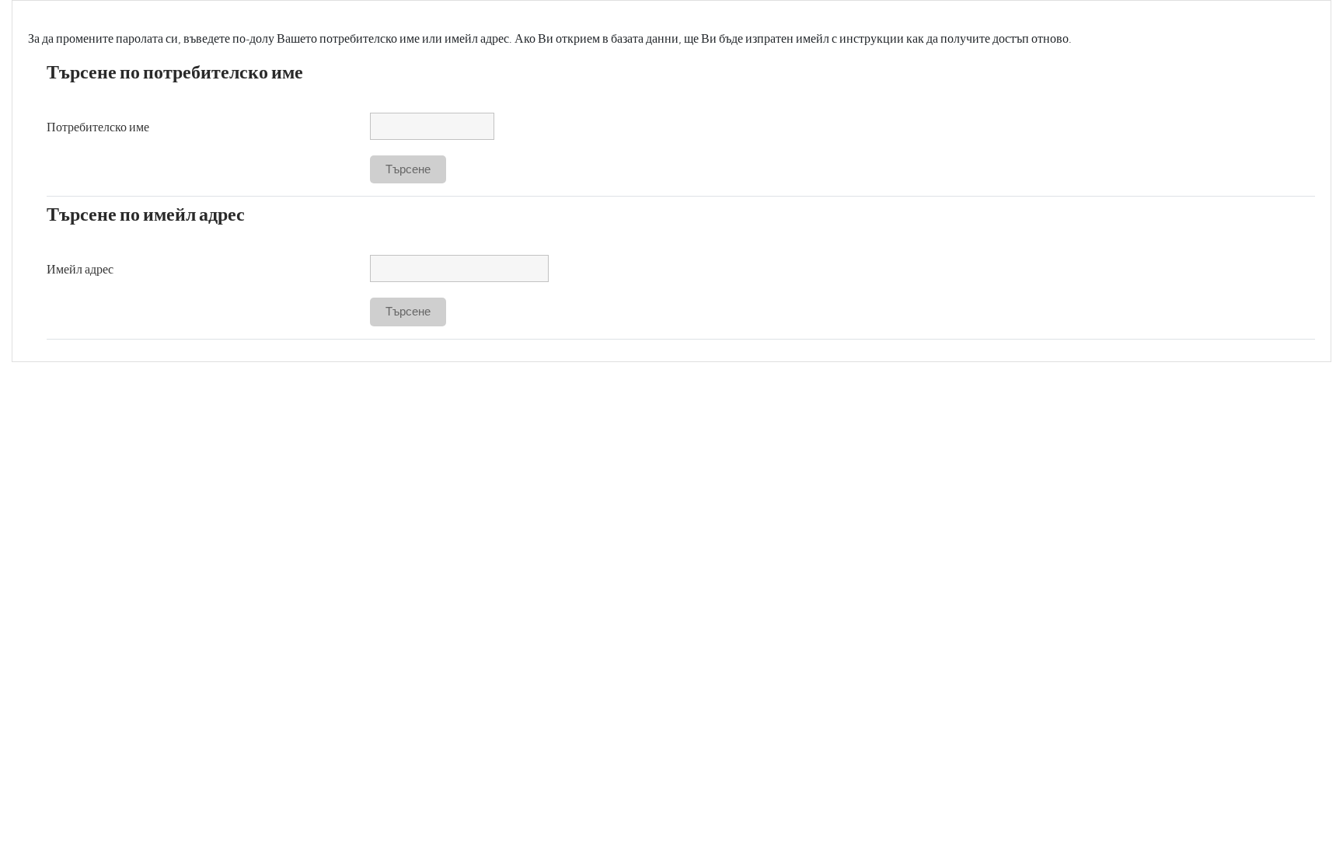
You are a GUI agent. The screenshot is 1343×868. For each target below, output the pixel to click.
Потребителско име (98, 127)
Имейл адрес (80, 269)
